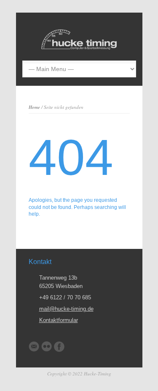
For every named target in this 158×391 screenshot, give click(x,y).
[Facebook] (59, 346)
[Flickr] (46, 346)
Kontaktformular (58, 320)
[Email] (34, 346)
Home (34, 107)
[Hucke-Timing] (79, 48)
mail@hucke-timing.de (66, 309)
